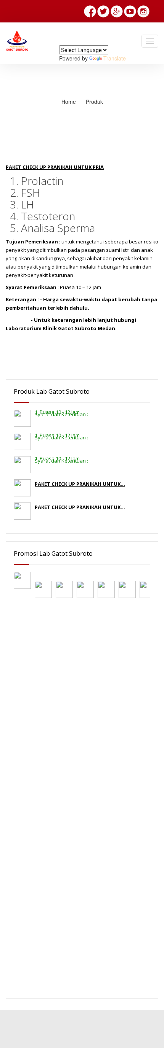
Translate (114, 58)
